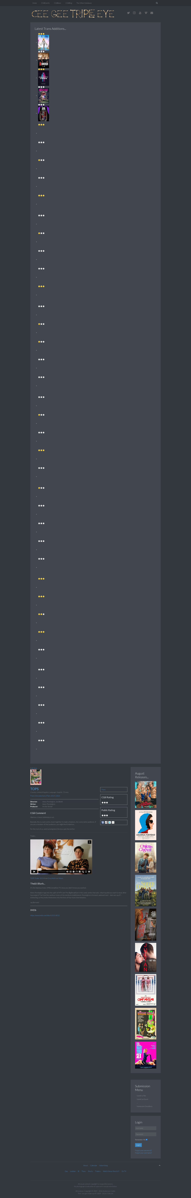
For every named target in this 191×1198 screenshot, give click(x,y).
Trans (103, 790)
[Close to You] (43, 406)
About (85, 1165)
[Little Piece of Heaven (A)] (43, 514)
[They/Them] (43, 678)
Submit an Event (142, 1099)
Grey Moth (52, 878)
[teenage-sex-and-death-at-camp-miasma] (145, 990)
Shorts (90, 1171)
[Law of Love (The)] (43, 640)
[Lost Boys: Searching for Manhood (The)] (43, 295)
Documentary (41, 796)
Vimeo (60, 878)
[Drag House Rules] (43, 224)
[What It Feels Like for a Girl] (43, 133)
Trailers (98, 1171)
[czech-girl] (145, 857)
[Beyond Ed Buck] (43, 714)
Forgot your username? (143, 1153)
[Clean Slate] (43, 151)
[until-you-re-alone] (145, 924)
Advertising (103, 1165)
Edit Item (33, 768)
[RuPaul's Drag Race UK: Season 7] (43, 42)
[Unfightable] (43, 96)
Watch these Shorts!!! (111, 1171)
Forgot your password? (143, 1150)
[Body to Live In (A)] (43, 186)
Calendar (93, 1165)
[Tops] (35, 777)
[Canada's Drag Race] (43, 333)
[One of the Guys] (43, 658)
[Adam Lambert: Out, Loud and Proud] (43, 441)
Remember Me (140, 1140)
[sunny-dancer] (145, 890)
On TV (124, 1171)
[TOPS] (43, 477)
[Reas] (43, 459)
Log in (138, 1145)
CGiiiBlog (69, 3)
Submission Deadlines (144, 1106)
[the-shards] (145, 794)
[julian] (145, 957)
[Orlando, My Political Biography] (43, 386)
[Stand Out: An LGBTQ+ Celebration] (43, 623)
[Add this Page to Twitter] (109, 822)
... (137, 1103)
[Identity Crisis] (43, 78)
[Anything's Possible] (43, 696)
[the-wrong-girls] (145, 1023)
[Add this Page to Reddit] (106, 822)
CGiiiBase (57, 3)
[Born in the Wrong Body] (43, 749)
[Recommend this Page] (113, 822)
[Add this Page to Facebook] (102, 822)
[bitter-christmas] (145, 825)
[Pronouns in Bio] (43, 731)
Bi (78, 1171)
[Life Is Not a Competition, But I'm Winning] (43, 532)
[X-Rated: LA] (43, 60)
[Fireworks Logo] (73, 13)
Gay (66, 1171)
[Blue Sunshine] (43, 496)
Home (34, 3)
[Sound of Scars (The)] (43, 605)
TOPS (34, 789)
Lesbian (73, 1171)
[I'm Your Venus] (43, 204)
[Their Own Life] (43, 368)
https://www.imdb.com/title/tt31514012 (45, 915)
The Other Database (84, 3)
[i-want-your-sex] (145, 1055)
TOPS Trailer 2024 (37, 878)
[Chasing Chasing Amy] (43, 567)
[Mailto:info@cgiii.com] (151, 13)
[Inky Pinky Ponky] (43, 242)
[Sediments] (43, 587)
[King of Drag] (43, 113)
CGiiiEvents (45, 3)
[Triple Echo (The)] (43, 315)
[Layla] (43, 169)
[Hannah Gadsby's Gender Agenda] (43, 423)
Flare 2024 (51, 796)
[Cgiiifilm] (128, 13)
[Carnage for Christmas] (43, 277)
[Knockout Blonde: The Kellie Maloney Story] (43, 259)
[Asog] (43, 550)
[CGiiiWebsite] (140, 13)
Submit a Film (141, 1096)
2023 (58, 796)
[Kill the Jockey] (43, 350)
